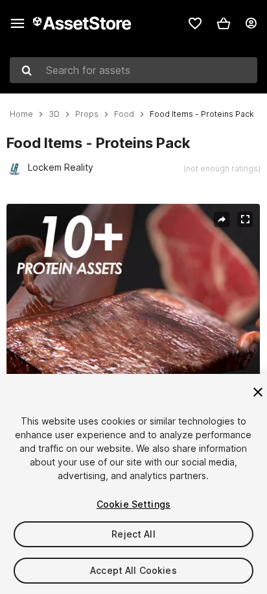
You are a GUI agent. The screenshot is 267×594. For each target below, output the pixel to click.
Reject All (133, 533)
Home (21, 114)
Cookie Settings (133, 504)
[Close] (258, 392)
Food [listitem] (124, 114)
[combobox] (133, 70)
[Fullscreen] (245, 219)
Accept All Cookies (133, 570)
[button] (223, 23)
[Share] (221, 219)
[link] (195, 23)
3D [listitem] (54, 114)
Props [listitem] (87, 114)
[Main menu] (17, 23)
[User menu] (250, 23)
